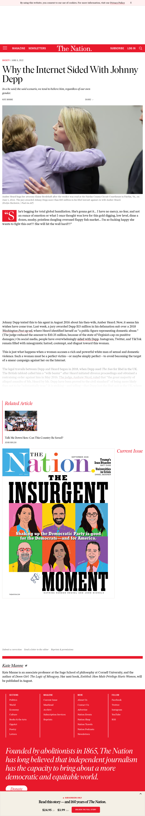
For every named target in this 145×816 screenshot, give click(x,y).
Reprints (47, 719)
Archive (47, 709)
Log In (131, 48)
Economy (14, 709)
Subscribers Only (73, 798)
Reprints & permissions (62, 649)
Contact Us (83, 705)
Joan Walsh (11, 442)
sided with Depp (88, 339)
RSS (114, 719)
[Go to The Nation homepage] (74, 48)
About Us (82, 700)
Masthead (48, 705)
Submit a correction (12, 649)
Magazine (18, 48)
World (12, 705)
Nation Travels (85, 724)
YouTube (116, 714)
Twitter (116, 705)
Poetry (12, 729)
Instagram (117, 709)
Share (88, 99)
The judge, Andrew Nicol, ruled (79, 377)
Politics (13, 700)
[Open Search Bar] (140, 48)
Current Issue (50, 700)
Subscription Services (54, 714)
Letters (13, 734)
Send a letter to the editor (36, 649)
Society (6, 60)
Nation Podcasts (86, 729)
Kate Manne (7, 99)
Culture (13, 714)
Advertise (82, 709)
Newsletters (37, 48)
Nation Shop (84, 719)
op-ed (17, 330)
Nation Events (85, 714)
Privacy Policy (117, 2)
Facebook (116, 700)
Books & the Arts (17, 719)
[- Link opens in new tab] (26, 666)
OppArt (13, 724)
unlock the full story (85, 809)
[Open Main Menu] (5, 48)
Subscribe (117, 48)
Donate (16, 788)
